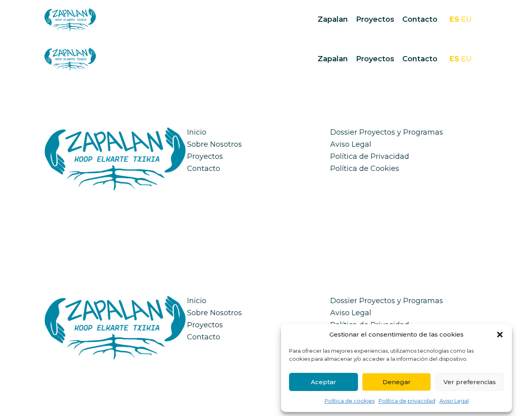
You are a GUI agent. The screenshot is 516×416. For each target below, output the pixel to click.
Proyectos (375, 19)
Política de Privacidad (369, 156)
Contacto (419, 19)
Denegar (397, 382)
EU (466, 19)
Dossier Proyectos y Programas (386, 132)
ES (454, 19)
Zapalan (333, 19)
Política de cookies (350, 400)
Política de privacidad (407, 400)
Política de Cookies (364, 168)
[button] (500, 335)
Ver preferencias (469, 382)
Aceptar (323, 382)
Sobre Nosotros (214, 144)
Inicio (196, 132)
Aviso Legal (454, 400)
